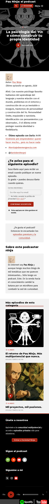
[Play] (11, 494)
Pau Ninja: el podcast (21, 1)
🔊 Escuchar (26, 6)
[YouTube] (19, 460)
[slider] (30, 494)
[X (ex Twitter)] (7, 478)
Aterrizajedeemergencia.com (23, 147)
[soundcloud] (13, 460)
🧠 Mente (25, 27)
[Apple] (24, 460)
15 (3, 494)
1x (43, 494)
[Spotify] (8, 460)
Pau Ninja (17, 82)
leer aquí (20, 199)
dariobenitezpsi (18, 152)
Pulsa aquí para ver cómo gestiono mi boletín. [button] (24, 211)
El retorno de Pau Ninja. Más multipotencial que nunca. (24, 355)
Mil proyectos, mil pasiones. (24, 407)
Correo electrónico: (15, 188)
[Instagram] (11, 478)
